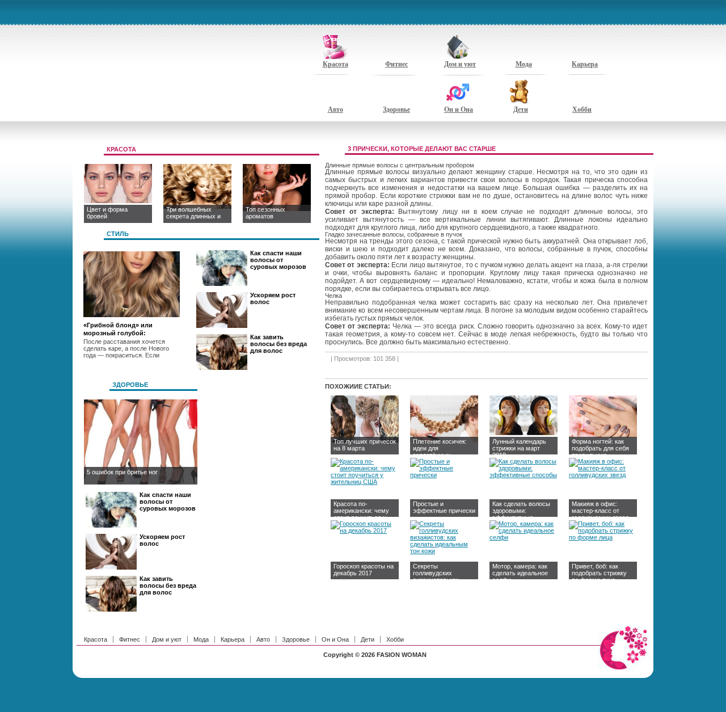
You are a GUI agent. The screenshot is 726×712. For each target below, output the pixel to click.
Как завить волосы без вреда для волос (278, 344)
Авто (335, 109)
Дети (520, 109)
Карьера (585, 64)
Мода (524, 64)
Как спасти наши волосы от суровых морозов (278, 260)
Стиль (118, 233)
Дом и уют (460, 64)
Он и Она (458, 109)
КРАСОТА (121, 149)
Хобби (582, 109)
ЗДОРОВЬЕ (130, 384)
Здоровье (396, 109)
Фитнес (396, 64)
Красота (335, 64)
